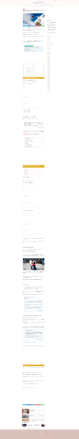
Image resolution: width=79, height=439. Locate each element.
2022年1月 (49, 67)
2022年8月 (49, 56)
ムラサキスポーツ (42, 127)
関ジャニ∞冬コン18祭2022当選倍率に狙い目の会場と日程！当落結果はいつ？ (52, 25)
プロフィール (47, 431)
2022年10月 (49, 53)
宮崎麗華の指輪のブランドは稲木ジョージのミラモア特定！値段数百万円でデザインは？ (52, 30)
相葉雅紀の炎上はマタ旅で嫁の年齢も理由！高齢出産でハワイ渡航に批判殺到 (52, 27)
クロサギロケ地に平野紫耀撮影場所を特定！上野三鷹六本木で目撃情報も (52, 22)
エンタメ (49, 39)
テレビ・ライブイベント (50, 42)
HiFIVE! (41, 310)
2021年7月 (49, 76)
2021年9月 (49, 73)
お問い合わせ (47, 434)
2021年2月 (49, 84)
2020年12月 (49, 87)
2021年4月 (49, 81)
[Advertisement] (33, 58)
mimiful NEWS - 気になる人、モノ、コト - (39, 2)
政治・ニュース (49, 47)
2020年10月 (49, 90)
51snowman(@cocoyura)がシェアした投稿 (31, 107)
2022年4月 (49, 62)
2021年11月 (49, 70)
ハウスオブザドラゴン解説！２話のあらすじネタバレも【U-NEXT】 (52, 32)
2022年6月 (49, 59)
